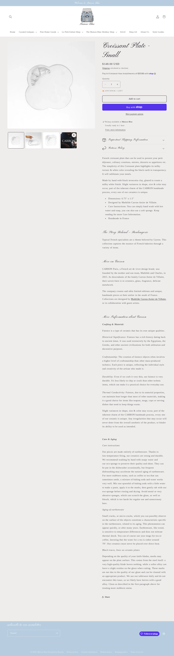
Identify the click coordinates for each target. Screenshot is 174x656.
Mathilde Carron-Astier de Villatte (148, 299)
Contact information (89, 652)
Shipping (106, 68)
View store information (115, 130)
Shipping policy (121, 652)
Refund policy (106, 652)
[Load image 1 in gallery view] (16, 140)
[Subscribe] (56, 633)
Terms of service (137, 652)
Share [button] (107, 597)
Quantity (106, 79)
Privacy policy (72, 652)
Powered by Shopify (56, 652)
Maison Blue (42, 652)
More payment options (134, 114)
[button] (10, 17)
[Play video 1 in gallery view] (69, 140)
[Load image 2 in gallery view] (34, 140)
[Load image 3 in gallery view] (51, 140)
